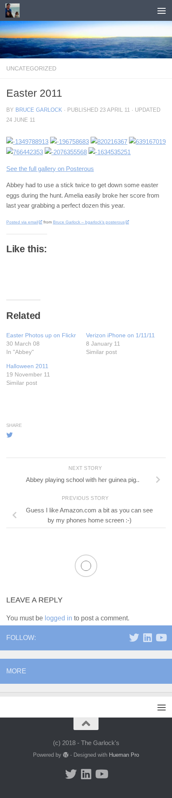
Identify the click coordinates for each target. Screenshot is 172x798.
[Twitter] (134, 637)
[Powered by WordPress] (65, 755)
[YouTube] (161, 637)
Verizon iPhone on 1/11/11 (120, 335)
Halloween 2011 (27, 366)
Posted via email (22, 222)
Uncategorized (31, 68)
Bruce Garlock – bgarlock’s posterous (89, 222)
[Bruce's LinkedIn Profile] (147, 637)
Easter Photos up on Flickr (41, 335)
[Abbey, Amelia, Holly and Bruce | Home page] (14, 10)
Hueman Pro (124, 755)
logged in (58, 618)
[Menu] (161, 10)
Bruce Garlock (38, 110)
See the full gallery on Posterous (50, 168)
